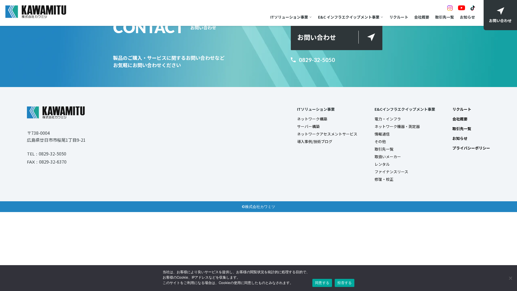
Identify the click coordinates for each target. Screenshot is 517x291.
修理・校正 (384, 179)
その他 (380, 141)
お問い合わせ (316, 37)
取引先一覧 (444, 17)
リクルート (398, 17)
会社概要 (421, 17)
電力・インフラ (388, 119)
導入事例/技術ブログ (314, 141)
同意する (322, 282)
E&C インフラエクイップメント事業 (348, 17)
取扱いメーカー (388, 156)
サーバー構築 (308, 126)
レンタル (382, 164)
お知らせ (467, 17)
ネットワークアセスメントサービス (327, 134)
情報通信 (382, 134)
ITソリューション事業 (289, 17)
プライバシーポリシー (471, 148)
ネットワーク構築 (312, 119)
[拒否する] (510, 278)
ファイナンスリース (391, 171)
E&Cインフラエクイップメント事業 (405, 109)
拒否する (344, 282)
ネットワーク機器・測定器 (397, 126)
